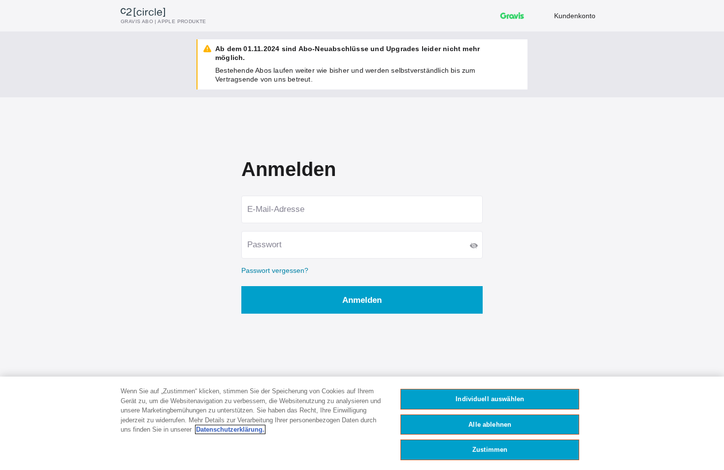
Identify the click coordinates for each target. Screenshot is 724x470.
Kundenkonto (574, 16)
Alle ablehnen (489, 424)
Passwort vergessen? (274, 270)
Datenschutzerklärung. (230, 429)
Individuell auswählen (490, 399)
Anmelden (362, 300)
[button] (474, 246)
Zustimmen (489, 449)
